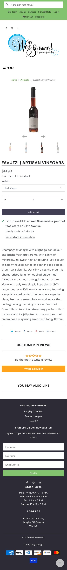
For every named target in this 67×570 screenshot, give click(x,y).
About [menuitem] (23, 12)
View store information (20, 237)
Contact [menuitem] (32, 12)
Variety (6, 181)
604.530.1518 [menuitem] (44, 12)
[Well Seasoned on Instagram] (12, 28)
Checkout (39, 16)
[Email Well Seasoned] (18, 28)
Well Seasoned (37, 537)
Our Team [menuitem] (12, 12)
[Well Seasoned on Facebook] (6, 28)
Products (24, 80)
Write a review (33, 368)
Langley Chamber (33, 411)
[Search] (7, 4)
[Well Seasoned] (33, 46)
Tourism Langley (33, 416)
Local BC (33, 421)
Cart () (29, 16)
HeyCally (30, 544)
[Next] (42, 136)
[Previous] (24, 136)
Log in (56, 12)
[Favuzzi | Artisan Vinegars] (33, 109)
